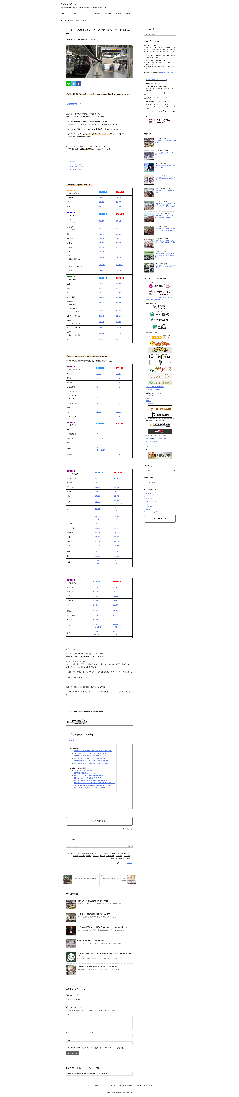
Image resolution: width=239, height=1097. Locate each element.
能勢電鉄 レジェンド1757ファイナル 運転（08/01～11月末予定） (93, 751)
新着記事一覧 (148, 498)
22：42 (115, 600)
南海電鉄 (82, 856)
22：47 (97, 532)
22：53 (95, 592)
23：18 (118, 327)
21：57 (97, 541)
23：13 (98, 443)
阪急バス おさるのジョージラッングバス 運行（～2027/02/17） (92, 780)
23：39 (118, 247)
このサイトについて (150, 496)
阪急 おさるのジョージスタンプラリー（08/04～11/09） (90, 753)
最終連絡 (88, 856)
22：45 (116, 524)
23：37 (98, 391)
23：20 (116, 483)
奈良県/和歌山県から (76, 169)
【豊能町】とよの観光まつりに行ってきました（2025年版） (97, 966)
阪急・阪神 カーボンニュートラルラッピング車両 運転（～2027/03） (94, 783)
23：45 (118, 429)
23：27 (98, 412)
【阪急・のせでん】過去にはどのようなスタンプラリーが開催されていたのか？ (165, 242)
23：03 (118, 243)
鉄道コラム (94, 39)
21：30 (95, 605)
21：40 (95, 620)
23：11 (118, 270)
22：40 (115, 587)
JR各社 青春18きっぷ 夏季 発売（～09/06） (87, 770)
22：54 (118, 443)
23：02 (118, 416)
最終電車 (95, 856)
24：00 (101, 197)
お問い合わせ (148, 506)
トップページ (148, 493)
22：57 (97, 524)
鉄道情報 (71, 20)
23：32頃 (119, 265)
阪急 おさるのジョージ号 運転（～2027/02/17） (88, 778)
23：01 (115, 596)
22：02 (116, 500)
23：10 (118, 412)
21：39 (97, 560)
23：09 (118, 293)
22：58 (97, 552)
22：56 (97, 502)
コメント (69, 1014)
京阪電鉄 (75, 856)
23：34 (101, 327)
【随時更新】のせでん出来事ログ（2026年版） (93, 901)
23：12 (118, 238)
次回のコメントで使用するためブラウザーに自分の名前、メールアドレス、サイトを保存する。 (96, 1048)
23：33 (101, 238)
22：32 (115, 592)
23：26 (101, 243)
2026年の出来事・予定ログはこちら (156, 80)
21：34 (115, 605)
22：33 (97, 528)
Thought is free (129, 1092)
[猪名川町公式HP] (160, 320)
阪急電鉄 (121, 858)
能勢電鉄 (102, 856)
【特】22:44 (118, 503)
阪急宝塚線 (127, 856)
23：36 (97, 478)
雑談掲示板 (147, 509)
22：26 (116, 532)
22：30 (116, 537)
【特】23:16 (99, 519)
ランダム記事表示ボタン (99, 821)
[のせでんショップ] (160, 292)
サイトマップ (148, 504)
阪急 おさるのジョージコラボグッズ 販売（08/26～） (89, 775)
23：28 (118, 322)
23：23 (118, 288)
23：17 (116, 487)
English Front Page (150, 512)
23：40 (101, 270)
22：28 (98, 447)
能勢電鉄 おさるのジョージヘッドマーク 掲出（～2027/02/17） (92, 760)
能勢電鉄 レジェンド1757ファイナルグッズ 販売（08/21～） (92, 758)
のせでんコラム (82, 20)
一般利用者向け (125, 853)
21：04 (97, 546)
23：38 (101, 284)
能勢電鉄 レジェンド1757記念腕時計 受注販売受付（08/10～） (92, 756)
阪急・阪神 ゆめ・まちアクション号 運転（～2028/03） (90, 788)
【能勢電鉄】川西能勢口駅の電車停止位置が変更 (93, 914)
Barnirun (129, 863)
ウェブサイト (70, 1040)
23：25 (118, 284)
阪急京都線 (119, 856)
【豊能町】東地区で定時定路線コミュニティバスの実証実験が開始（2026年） (165, 255)
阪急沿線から (74, 161)
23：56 (118, 202)
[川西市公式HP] (160, 307)
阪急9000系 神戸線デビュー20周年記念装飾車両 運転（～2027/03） (94, 785)
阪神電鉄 (128, 858)
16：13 (95, 631)
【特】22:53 (99, 563)
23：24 (118, 252)
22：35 (118, 448)
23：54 (101, 206)
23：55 (98, 429)
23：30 (118, 374)
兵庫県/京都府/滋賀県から (77, 166)
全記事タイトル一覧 (150, 501)
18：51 (95, 624)
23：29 (118, 310)
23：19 (118, 397)
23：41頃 (102, 265)
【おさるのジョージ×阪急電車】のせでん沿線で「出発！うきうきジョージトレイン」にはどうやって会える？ (165, 205)
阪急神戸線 (114, 858)
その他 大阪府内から (76, 164)
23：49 (98, 434)
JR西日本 (117, 853)
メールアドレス (94, 1032)
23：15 (101, 297)
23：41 (101, 252)
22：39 (116, 496)
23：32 (98, 403)
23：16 (118, 387)
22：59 (118, 297)
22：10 (95, 611)
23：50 (101, 228)
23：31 (118, 228)
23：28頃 (99, 438)
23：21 (118, 234)
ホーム (64, 20)
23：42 (101, 234)
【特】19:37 (97, 627)
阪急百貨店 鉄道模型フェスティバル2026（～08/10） (89, 773)
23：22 (118, 438)
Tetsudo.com (72, 740)
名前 (67, 1032)
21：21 (116, 507)
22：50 (95, 600)
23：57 (101, 247)
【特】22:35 (100, 450)
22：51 (118, 339)
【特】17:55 (97, 634)
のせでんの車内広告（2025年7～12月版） (91, 940)
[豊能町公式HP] (160, 326)
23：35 (118, 221)
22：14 (116, 528)
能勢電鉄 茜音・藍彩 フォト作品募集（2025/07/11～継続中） (92, 763)
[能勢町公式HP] (160, 313)
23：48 (118, 197)
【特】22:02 (118, 510)
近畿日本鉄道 (110, 856)
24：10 (101, 202)
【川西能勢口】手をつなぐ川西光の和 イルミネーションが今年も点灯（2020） (103, 927)
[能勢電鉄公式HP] (160, 286)
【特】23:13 (118, 519)
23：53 (101, 221)
